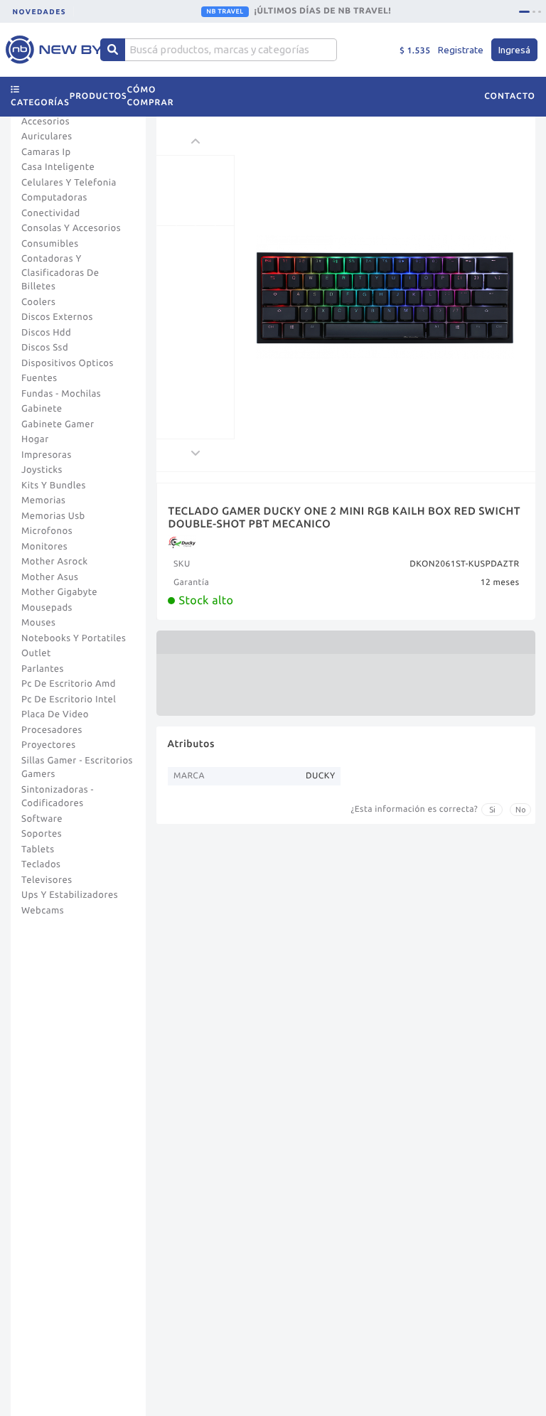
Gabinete (42, 409)
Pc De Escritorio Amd (68, 684)
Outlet (36, 653)
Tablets (38, 849)
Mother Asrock (54, 562)
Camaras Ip (46, 152)
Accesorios (45, 122)
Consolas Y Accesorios (71, 228)
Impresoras (46, 455)
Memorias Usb (53, 516)
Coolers (38, 302)
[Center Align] (112, 49)
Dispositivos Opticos (67, 363)
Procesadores (51, 730)
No (520, 809)
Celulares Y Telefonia (69, 183)
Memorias (43, 500)
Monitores (44, 547)
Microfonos (47, 531)
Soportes (41, 834)
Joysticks (42, 470)
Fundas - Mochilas (61, 394)
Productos (98, 96)
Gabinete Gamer (58, 424)
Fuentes (39, 378)
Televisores (47, 880)
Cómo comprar (150, 96)
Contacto (509, 96)
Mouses (38, 623)
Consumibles (50, 244)
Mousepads (47, 608)
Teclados (40, 864)
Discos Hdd (46, 333)
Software (42, 819)
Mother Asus (49, 577)
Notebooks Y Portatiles (73, 638)
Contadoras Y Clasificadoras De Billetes (60, 272)
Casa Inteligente (58, 167)
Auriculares (47, 136)
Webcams (42, 911)
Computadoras (54, 198)
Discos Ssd (44, 348)
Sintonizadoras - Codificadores (57, 797)
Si (492, 809)
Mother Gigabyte (59, 592)
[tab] (524, 12)
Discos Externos (57, 317)
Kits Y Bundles (53, 485)
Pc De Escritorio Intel (68, 699)
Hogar (35, 439)
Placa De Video (55, 714)
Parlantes (42, 669)
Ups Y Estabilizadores (69, 895)
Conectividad (50, 213)
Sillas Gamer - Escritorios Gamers (77, 768)
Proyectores (48, 745)
